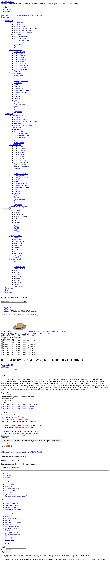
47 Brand (17, 212)
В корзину (5, 437)
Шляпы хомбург (20, 56)
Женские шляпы (15, 145)
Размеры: (4, 412)
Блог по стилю (10, 490)
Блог (7, 290)
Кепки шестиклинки (21, 40)
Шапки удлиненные (21, 81)
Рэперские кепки (11, 518)
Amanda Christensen (21, 216)
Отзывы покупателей (13, 488)
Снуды (16, 102)
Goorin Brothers (19, 241)
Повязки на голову (21, 183)
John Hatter (18, 255)
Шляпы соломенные (21, 69)
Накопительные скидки (13, 509)
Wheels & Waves (19, 286)
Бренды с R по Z (15, 274)
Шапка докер (18, 88)
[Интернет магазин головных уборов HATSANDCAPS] (21, 15)
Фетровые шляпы (11, 532)
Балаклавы (18, 83)
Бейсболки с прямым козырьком (25, 28)
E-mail (3, 549)
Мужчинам (9, 21)
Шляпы (8, 524)
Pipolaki (16, 272)
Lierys (16, 265)
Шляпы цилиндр (20, 63)
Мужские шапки (15, 73)
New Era (17, 271)
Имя (2, 547)
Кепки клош (18, 131)
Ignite (16, 251)
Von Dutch (17, 282)
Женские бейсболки (16, 116)
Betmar (16, 224)
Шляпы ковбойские (21, 65)
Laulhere (17, 263)
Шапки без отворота (21, 90)
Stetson (16, 280)
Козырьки (17, 123)
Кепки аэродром (20, 38)
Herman (16, 247)
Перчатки (17, 96)
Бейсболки (18, 25)
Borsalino (17, 226)
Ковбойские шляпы (12, 526)
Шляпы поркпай (20, 59)
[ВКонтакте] (2, 445)
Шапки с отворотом (21, 92)
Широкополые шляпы (13, 528)
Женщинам (9, 114)
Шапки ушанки (19, 79)
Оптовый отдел (11, 492)
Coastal (16, 232)
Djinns (16, 234)
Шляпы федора (19, 52)
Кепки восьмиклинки (22, 36)
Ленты (16, 106)
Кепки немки (18, 44)
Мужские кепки (15, 34)
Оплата (8, 294)
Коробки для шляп (20, 110)
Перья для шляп (19, 104)
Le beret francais (19, 267)
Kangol (16, 257)
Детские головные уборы (18, 207)
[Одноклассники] (7, 445)
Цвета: (4, 402)
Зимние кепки (19, 48)
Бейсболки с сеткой (21, 26)
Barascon (17, 222)
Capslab (16, 228)
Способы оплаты (11, 505)
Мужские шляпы (15, 50)
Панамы (17, 71)
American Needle (20, 218)
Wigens (16, 284)
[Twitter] (5, 445)
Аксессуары (13, 94)
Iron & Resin (18, 253)
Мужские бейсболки (16, 23)
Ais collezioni (18, 214)
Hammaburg (18, 243)
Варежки (17, 98)
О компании (9, 484)
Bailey (16, 220)
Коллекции (9, 288)
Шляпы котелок (19, 61)
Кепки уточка (19, 42)
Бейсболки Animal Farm (22, 30)
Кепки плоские (19, 137)
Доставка (8, 292)
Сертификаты (10, 494)
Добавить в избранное (31, 440)
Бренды (8, 209)
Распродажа (9, 540)
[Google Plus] (9, 445)
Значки (16, 108)
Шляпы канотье (19, 57)
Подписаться (6, 552)
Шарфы (16, 100)
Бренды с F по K (15, 236)
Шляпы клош (19, 147)
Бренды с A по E (15, 210)
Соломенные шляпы (12, 534)
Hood (16, 249)
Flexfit (16, 238)
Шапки (7, 536)
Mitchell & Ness (19, 269)
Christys (16, 230)
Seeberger (17, 278)
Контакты (8, 486)
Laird (15, 261)
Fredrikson (17, 240)
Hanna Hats (18, 245)
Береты (16, 85)
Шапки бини (18, 75)
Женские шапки (15, 170)
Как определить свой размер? (13, 417)
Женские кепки (15, 127)
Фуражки (17, 46)
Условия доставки (11, 503)
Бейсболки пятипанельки (23, 32)
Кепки (7, 520)
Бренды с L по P (15, 259)
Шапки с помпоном (21, 77)
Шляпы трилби (19, 54)
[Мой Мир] (11, 445)
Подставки (18, 112)
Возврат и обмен (11, 507)
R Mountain (18, 276)
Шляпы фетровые (20, 67)
